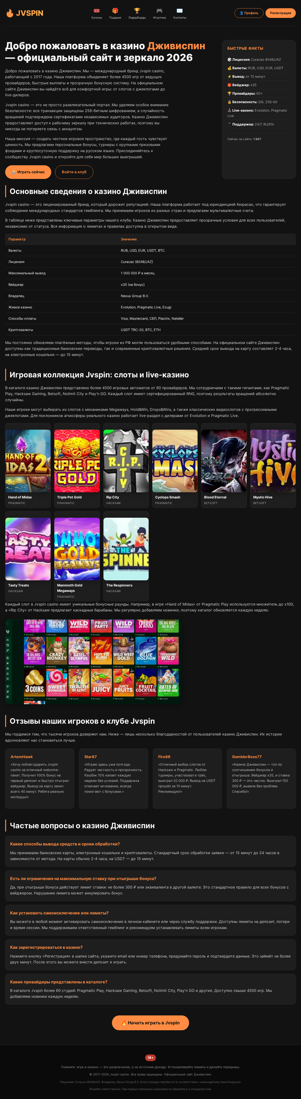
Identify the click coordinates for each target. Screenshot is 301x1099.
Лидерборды (137, 13)
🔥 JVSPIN (24, 13)
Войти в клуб (74, 172)
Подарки (115, 13)
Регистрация (280, 13)
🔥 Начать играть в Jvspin (150, 1023)
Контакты (179, 13)
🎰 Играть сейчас (28, 172)
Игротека (159, 13)
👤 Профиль (249, 13)
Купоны (96, 13)
